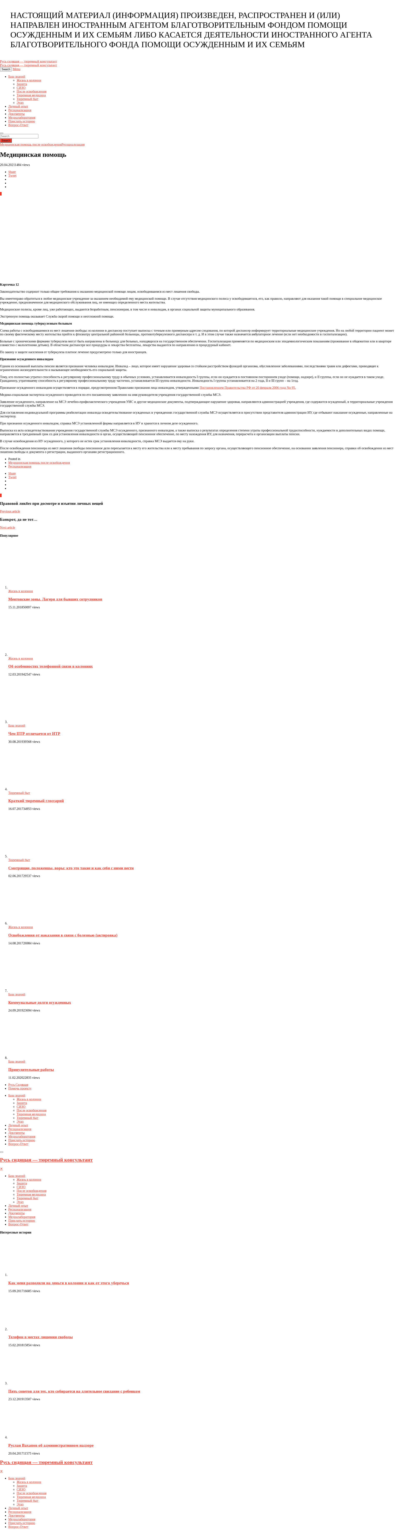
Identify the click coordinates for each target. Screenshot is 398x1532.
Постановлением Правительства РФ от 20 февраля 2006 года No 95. (248, 387)
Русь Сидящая (18, 1084)
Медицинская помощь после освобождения (31, 144)
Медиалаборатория (21, 117)
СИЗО (21, 87)
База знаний (16, 76)
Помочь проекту (20, 1088)
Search (6, 140)
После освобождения (31, 91)
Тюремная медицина (31, 95)
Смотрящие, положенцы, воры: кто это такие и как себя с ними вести (71, 868)
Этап (20, 102)
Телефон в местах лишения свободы (40, 1337)
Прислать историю (21, 121)
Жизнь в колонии (29, 80)
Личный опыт (18, 106)
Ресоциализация (19, 110)
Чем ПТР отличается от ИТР (34, 733)
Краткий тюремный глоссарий (36, 801)
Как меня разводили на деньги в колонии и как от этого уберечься (68, 1283)
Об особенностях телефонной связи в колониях (50, 666)
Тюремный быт (27, 99)
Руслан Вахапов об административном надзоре (50, 1445)
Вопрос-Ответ (18, 125)
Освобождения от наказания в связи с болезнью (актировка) (62, 935)
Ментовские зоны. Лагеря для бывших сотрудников (55, 599)
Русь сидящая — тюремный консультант (46, 1159)
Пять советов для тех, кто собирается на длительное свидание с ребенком (74, 1391)
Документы (16, 114)
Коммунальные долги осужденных (39, 1002)
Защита (22, 84)
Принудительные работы (31, 1069)
